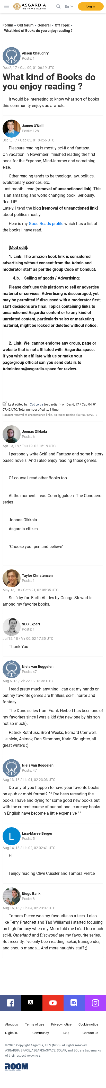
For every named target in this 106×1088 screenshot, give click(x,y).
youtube (56, 1003)
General (44, 25)
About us (11, 1024)
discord (77, 1003)
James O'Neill (33, 126)
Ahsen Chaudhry (35, 53)
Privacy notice (61, 1024)
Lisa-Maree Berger (37, 833)
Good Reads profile (46, 223)
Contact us (90, 1033)
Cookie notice (88, 1024)
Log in (90, 6)
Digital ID (12, 1033)
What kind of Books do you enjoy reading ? (38, 31)
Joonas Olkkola (34, 431)
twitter (34, 1003)
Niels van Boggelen (38, 666)
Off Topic (62, 25)
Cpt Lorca (36, 404)
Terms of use (34, 1024)
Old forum (25, 25)
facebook (13, 1003)
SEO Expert (31, 624)
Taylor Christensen (37, 575)
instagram (98, 1003)
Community (40, 1033)
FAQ (66, 1033)
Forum (8, 25)
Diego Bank (31, 894)
